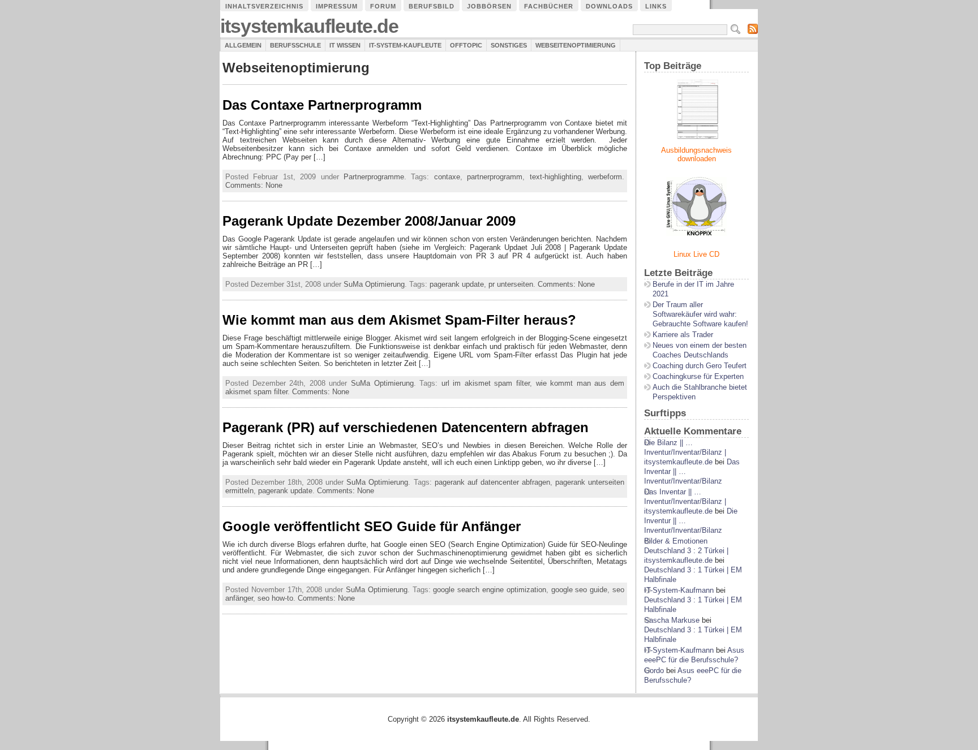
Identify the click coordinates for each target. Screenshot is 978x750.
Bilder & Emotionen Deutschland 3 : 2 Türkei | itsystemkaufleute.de (686, 550)
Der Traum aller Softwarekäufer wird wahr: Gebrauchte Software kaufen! (700, 314)
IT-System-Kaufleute (405, 45)
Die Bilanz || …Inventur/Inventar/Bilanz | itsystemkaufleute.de (685, 452)
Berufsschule (295, 45)
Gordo (654, 670)
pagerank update (457, 284)
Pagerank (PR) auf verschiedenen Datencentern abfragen (405, 427)
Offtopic (466, 45)
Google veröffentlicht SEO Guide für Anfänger (371, 526)
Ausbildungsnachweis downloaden (696, 154)
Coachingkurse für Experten (698, 376)
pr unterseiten (510, 284)
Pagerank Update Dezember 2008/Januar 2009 (369, 221)
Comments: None (253, 185)
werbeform (605, 177)
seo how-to (275, 598)
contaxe (447, 177)
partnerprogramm (494, 177)
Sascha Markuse (672, 620)
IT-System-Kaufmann (679, 590)
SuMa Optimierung (374, 284)
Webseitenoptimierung (575, 45)
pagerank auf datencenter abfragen (492, 482)
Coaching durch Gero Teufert (700, 365)
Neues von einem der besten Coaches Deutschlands (700, 350)
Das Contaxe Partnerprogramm (322, 105)
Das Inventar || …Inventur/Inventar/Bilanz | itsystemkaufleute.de (685, 501)
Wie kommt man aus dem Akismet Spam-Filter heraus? (399, 319)
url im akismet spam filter (485, 383)
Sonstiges (509, 45)
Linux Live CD (696, 254)
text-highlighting (555, 177)
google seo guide (579, 589)
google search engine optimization (489, 589)
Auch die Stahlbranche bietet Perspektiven (700, 392)
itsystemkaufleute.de (309, 26)
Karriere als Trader (683, 334)
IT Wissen (345, 45)
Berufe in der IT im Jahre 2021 (693, 289)
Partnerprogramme (374, 177)
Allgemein (243, 45)
